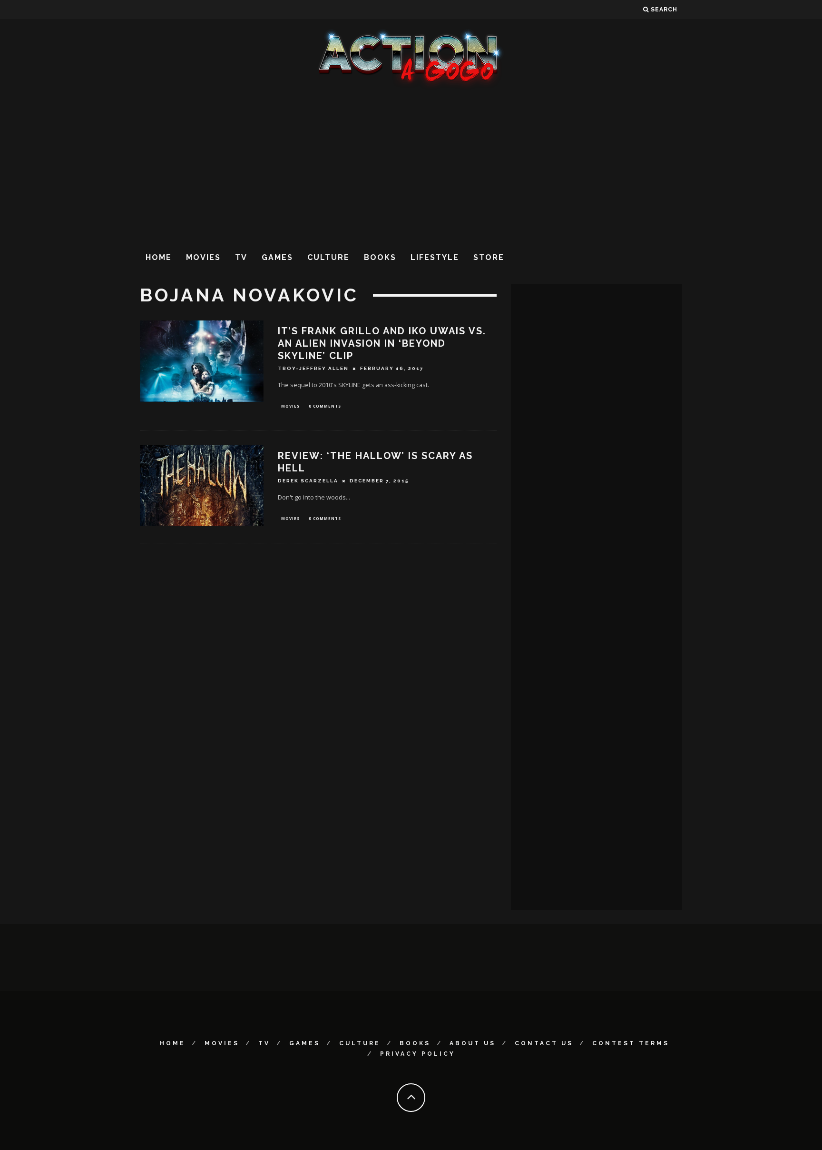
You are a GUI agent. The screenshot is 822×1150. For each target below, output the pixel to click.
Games (277, 257)
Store (488, 257)
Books (380, 257)
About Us (473, 1043)
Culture (328, 257)
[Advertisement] (411, 166)
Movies (203, 257)
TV (241, 257)
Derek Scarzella (308, 480)
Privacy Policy (417, 1053)
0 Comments (325, 406)
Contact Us (544, 1043)
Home (159, 257)
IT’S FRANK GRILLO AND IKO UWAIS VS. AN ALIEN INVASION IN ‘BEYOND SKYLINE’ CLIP (382, 343)
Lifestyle (435, 257)
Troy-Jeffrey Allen (313, 368)
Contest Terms (630, 1043)
